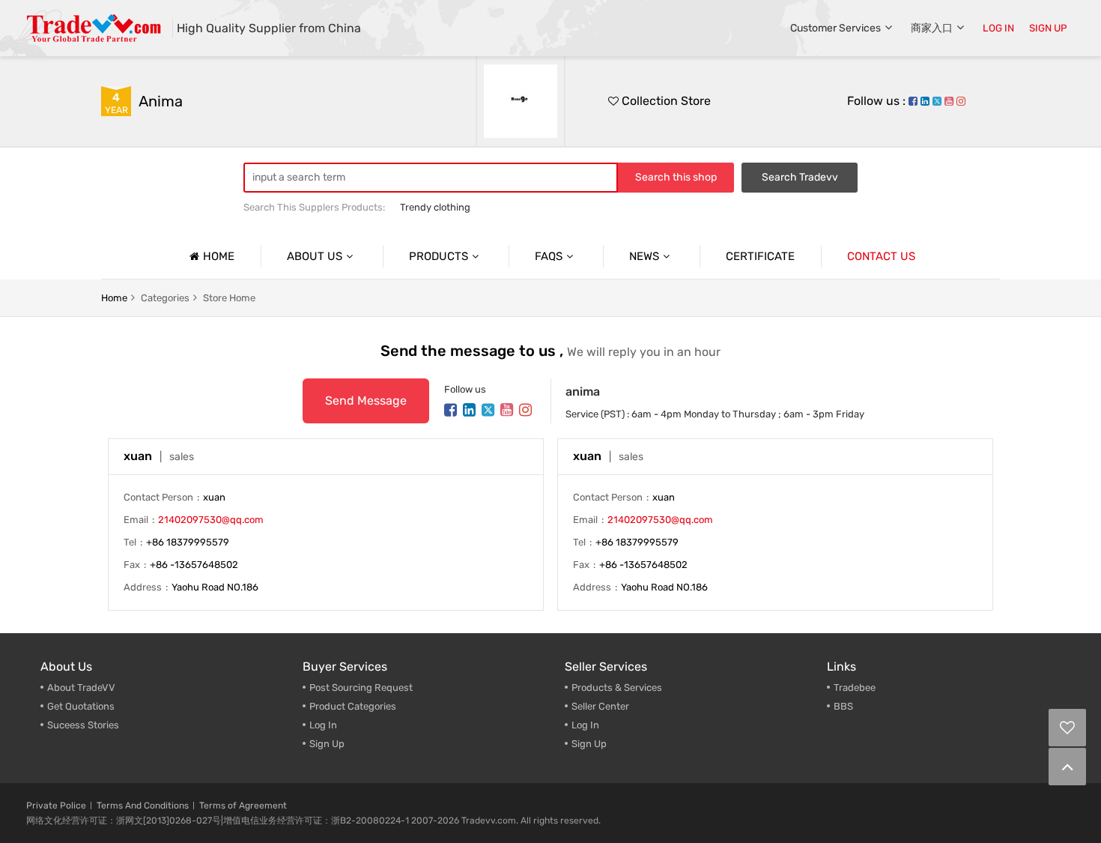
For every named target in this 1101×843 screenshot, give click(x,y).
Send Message (366, 400)
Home (218, 256)
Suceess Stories (83, 725)
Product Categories (352, 706)
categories (165, 297)
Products (438, 256)
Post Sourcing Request (361, 687)
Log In (323, 725)
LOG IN (998, 28)
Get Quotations (81, 706)
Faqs (548, 256)
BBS (843, 706)
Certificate (760, 256)
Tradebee (855, 687)
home (114, 297)
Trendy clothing (435, 207)
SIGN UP (1048, 28)
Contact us (881, 256)
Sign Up (327, 743)
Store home (229, 297)
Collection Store (665, 101)
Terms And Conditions (143, 805)
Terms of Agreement (243, 805)
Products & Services (616, 687)
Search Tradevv (800, 177)
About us (314, 256)
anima (161, 101)
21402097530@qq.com (211, 519)
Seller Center (600, 706)
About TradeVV (81, 687)
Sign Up (589, 743)
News (644, 256)
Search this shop (676, 177)
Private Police (56, 805)
